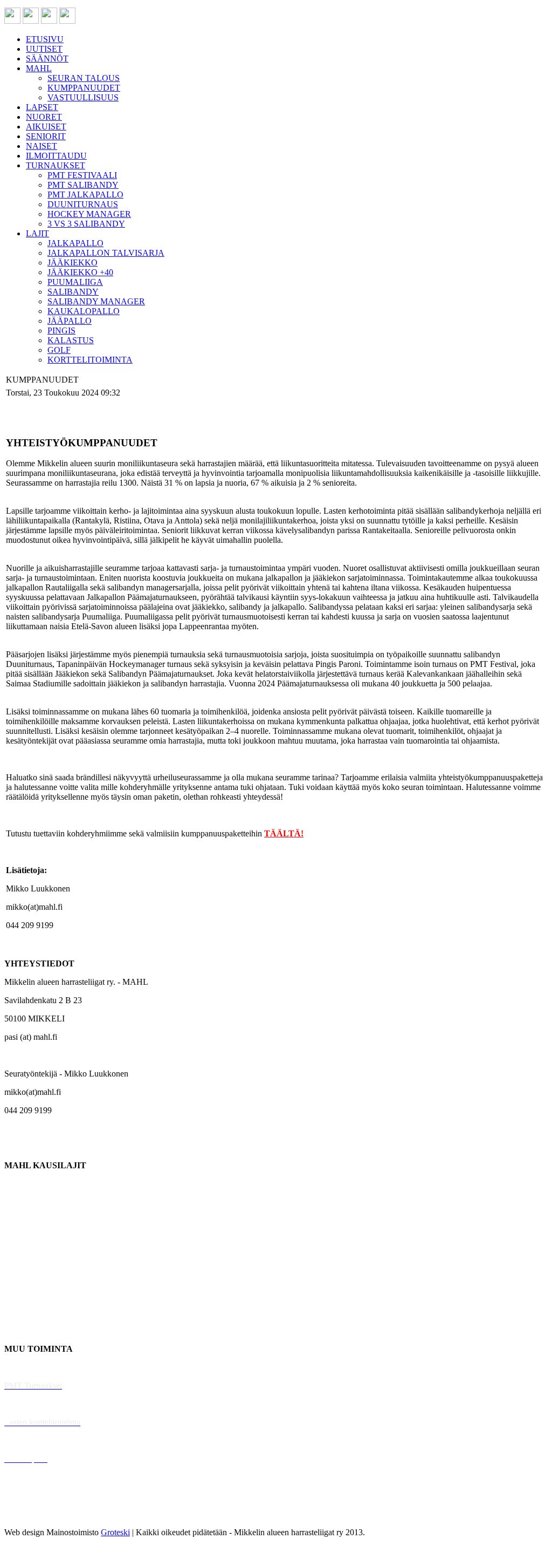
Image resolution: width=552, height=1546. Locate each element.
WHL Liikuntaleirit (38, 1440)
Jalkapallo (21, 1220)
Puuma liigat (25, 1312)
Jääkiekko (21, 1202)
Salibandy (21, 1238)
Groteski (115, 1532)
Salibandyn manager (39, 1257)
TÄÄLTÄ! (283, 833)
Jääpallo (18, 1293)
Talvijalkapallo (29, 1275)
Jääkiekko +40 (29, 1330)
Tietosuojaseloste (33, 1513)
